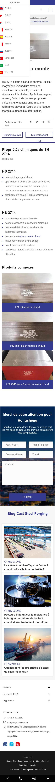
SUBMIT (28, 497)
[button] (31, 60)
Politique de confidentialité (34, 769)
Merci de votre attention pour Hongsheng (27, 417)
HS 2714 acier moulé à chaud (36, 21)
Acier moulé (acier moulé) (35, 18)
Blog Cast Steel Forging (27, 513)
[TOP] (48, 778)
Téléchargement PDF (39, 136)
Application (8, 700)
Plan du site (14, 769)
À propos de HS (10, 694)
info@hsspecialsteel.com (17, 722)
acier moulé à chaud (29, 236)
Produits (7, 687)
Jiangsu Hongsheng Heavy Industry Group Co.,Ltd (27, 761)
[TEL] (21, 778)
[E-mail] (7, 778)
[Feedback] (34, 778)
